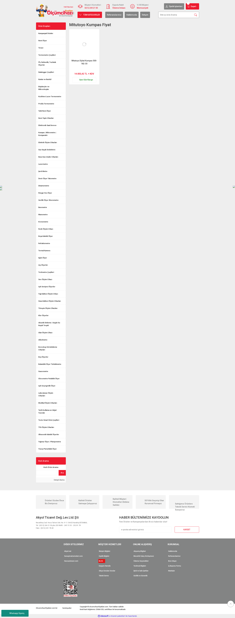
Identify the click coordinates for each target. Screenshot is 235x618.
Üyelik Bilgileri (104, 556)
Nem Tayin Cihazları (46, 118)
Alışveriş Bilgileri (140, 551)
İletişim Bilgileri (104, 551)
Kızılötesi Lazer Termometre (49, 97)
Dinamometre (43, 186)
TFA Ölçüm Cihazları (46, 427)
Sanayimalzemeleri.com (73, 556)
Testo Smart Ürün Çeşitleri (48, 420)
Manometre (43, 215)
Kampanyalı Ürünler (45, 33)
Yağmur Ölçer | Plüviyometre (49, 442)
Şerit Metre (42, 171)
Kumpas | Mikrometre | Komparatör (47, 134)
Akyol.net (67, 551)
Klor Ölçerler (43, 315)
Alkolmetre (42, 340)
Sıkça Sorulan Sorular (107, 571)
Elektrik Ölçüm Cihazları (47, 142)
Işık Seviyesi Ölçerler (46, 287)
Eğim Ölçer (42, 258)
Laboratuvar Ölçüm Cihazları (45, 394)
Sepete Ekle (89, 69)
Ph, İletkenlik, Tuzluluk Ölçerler (47, 63)
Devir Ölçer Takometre (47, 179)
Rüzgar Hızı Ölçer (45, 193)
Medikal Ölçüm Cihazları (47, 403)
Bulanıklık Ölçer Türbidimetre (49, 364)
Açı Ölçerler (43, 265)
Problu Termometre (46, 104)
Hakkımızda (131, 15)
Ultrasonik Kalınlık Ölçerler (48, 434)
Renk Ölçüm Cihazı (45, 229)
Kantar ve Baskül (44, 79)
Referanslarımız (114, 15)
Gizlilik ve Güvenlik (140, 576)
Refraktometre (44, 243)
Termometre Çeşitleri (47, 55)
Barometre (42, 207)
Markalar (171, 571)
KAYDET (186, 530)
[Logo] (55, 10)
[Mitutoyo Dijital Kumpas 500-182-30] (84, 44)
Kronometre (43, 222)
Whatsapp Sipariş (16, 613)
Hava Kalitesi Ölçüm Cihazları (49, 301)
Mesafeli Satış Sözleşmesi (144, 556)
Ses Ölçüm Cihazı (45, 279)
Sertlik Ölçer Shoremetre (48, 200)
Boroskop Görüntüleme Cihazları (47, 348)
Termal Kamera (44, 251)
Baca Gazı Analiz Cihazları (48, 157)
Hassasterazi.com (71, 561)
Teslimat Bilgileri (140, 566)
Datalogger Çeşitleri (46, 72)
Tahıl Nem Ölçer (44, 111)
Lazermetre (43, 164)
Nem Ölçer (42, 41)
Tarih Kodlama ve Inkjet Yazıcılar (47, 411)
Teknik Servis (104, 576)
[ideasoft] (103, 616)
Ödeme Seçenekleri (141, 561)
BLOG (102, 561)
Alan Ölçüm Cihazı (45, 333)
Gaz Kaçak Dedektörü (46, 150)
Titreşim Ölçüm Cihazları (47, 308)
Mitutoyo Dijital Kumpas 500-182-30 (84, 62)
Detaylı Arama (58, 480)
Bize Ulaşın (172, 561)
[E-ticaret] (117, 616)
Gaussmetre (43, 371)
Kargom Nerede (105, 566)
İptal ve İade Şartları (141, 571)
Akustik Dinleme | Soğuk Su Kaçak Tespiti (49, 324)
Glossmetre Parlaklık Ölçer (49, 379)
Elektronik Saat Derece (47, 125)
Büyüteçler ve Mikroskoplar (43, 88)
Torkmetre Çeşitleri (46, 272)
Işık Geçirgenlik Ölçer (46, 386)
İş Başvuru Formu (174, 566)
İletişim (145, 15)
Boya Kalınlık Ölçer (45, 236)
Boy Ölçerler (43, 357)
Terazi (40, 48)
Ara (62, 473)
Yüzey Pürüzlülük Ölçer (47, 449)
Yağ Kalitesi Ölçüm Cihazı (48, 294)
